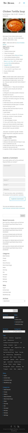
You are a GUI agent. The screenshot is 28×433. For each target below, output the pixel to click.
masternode (10, 361)
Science (12, 366)
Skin (23, 366)
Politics (10, 364)
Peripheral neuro (17, 361)
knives (17, 359)
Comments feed (7, 292)
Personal (5, 274)
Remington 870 (6, 366)
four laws (21, 352)
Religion (19, 364)
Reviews (5, 279)
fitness (16, 352)
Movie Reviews (6, 263)
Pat (3, 272)
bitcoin (4, 340)
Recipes (21, 14)
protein (14, 364)
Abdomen (5, 337)
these (16, 55)
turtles (11, 369)
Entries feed (6, 290)
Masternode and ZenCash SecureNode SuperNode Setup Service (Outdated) (13, 224)
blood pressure (11, 340)
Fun (4, 354)
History (15, 357)
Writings (5, 281)
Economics (5, 349)
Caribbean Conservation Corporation (11, 342)
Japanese (12, 359)
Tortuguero (5, 369)
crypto (15, 345)
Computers (10, 345)
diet (24, 347)
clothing (5, 345)
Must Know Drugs (7, 265)
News (4, 267)
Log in (4, 287)
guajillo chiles (8, 65)
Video (15, 369)
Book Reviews (6, 256)
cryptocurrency (6, 347)
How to (4, 260)
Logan (4, 361)
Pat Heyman (7, 14)
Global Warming (17, 354)
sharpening (18, 366)
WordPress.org (6, 294)
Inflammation (6, 359)
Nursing (5, 270)
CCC (21, 342)
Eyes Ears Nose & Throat (8, 352)
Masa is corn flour (8, 61)
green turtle (5, 357)
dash (12, 347)
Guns (11, 357)
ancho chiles (8, 63)
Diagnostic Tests (18, 347)
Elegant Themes (14, 429)
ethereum (11, 349)
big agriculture (18, 337)
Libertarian (22, 359)
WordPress (14, 431)
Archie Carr (11, 337)
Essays (4, 258)
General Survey (9, 354)
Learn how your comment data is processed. (14, 208)
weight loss (20, 369)
